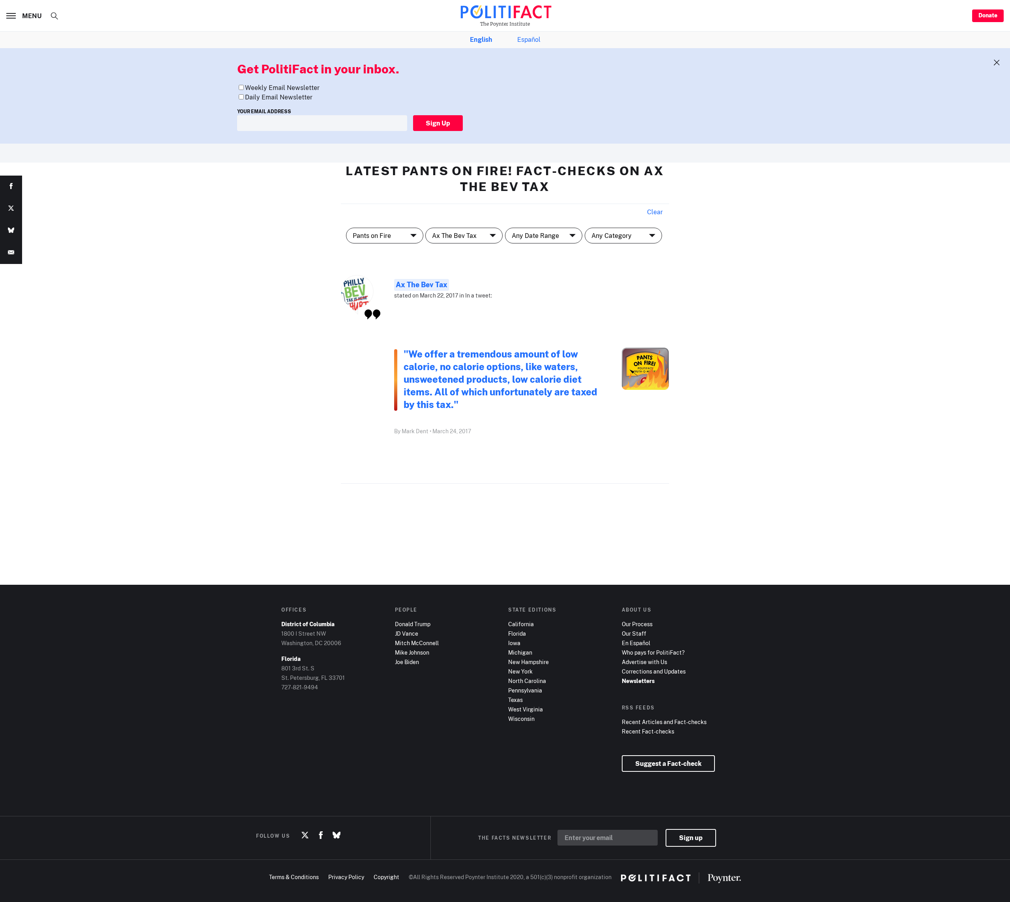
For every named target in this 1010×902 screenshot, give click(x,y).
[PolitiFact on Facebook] (321, 836)
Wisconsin (521, 718)
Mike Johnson (412, 652)
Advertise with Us (644, 662)
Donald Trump (412, 624)
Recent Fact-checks (648, 731)
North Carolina (527, 680)
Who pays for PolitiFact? (653, 652)
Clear (655, 212)
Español (529, 39)
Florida (517, 633)
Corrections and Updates (654, 671)
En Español (636, 643)
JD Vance (406, 633)
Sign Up (438, 123)
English (481, 39)
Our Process (637, 624)
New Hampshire (528, 662)
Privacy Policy (346, 877)
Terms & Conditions (294, 877)
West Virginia (525, 709)
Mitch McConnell (417, 643)
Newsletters (638, 680)
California (521, 624)
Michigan (520, 652)
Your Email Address (264, 111)
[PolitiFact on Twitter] (305, 836)
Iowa (514, 643)
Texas (515, 699)
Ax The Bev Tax (421, 284)
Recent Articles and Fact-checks (664, 722)
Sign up (691, 838)
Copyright (386, 877)
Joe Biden (407, 662)
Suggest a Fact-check (668, 763)
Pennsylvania (525, 690)
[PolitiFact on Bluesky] (336, 836)
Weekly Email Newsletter (282, 88)
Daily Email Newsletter (278, 97)
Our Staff (634, 633)
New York (520, 671)
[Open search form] (54, 16)
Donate (987, 15)
